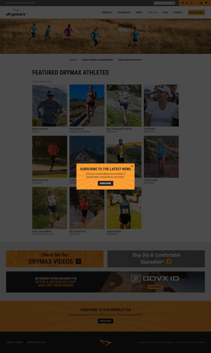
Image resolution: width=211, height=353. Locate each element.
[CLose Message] (132, 166)
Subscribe (105, 183)
